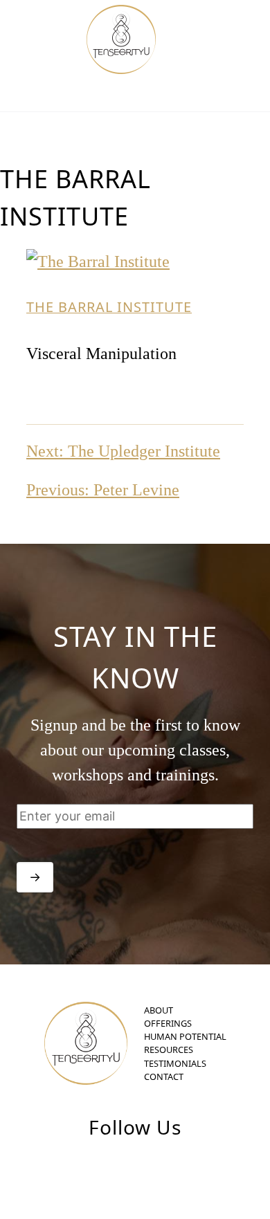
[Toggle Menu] (227, 41)
